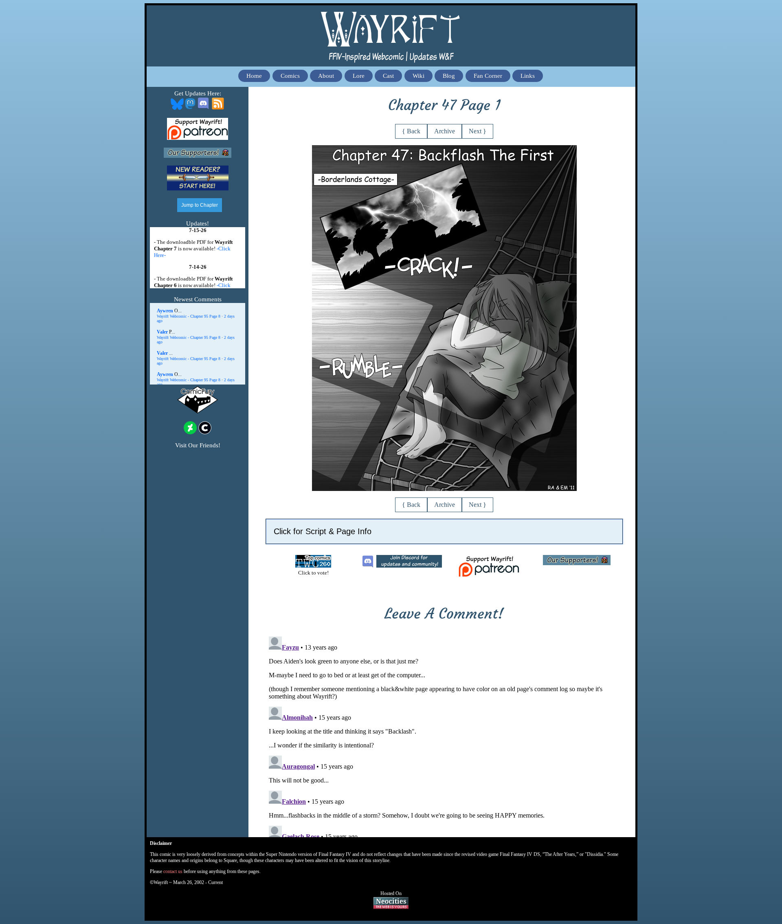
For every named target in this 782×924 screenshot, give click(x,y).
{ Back (411, 131)
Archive (444, 131)
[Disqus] (444, 735)
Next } (477, 131)
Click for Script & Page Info (322, 531)
